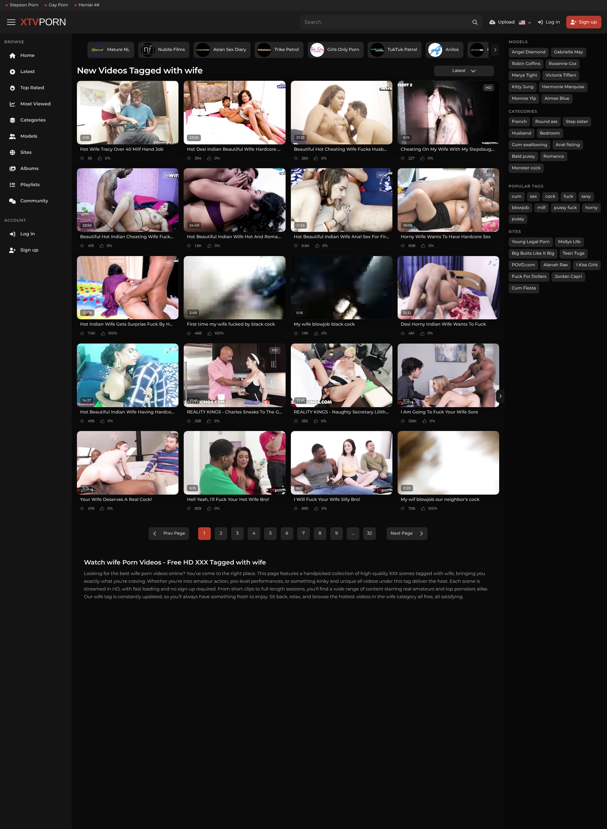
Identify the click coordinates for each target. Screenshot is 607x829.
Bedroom (550, 133)
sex (533, 196)
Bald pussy (523, 156)
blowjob (520, 207)
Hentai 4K (89, 5)
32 (369, 533)
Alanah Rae (555, 265)
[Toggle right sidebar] (500, 396)
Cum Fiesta (524, 288)
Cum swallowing (529, 145)
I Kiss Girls (587, 265)
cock (550, 196)
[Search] (475, 22)
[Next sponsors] (495, 50)
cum (517, 196)
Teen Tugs (574, 253)
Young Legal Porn (531, 241)
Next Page (402, 533)
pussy (518, 219)
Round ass (546, 121)
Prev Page (174, 533)
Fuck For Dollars (529, 276)
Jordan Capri (568, 276)
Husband (521, 133)
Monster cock (526, 168)
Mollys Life (569, 241)
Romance (553, 156)
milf (541, 207)
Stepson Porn (24, 5)
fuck (568, 196)
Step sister (577, 121)
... (353, 533)
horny (591, 207)
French (519, 121)
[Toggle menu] (11, 22)
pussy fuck (565, 207)
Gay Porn (58, 5)
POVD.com (523, 265)
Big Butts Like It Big (533, 253)
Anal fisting (568, 145)
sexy (586, 196)
